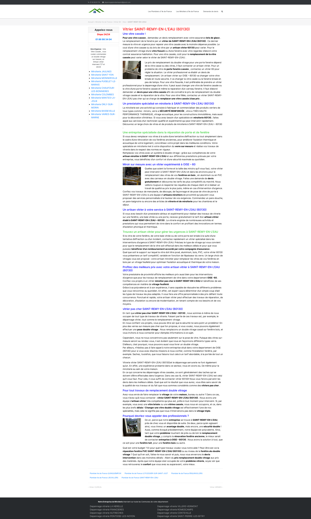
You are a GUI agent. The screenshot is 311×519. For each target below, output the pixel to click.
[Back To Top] (305, 513)
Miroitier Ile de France (103, 22)
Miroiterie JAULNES (101, 71)
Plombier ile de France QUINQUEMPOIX (105, 473)
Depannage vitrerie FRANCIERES (107, 509)
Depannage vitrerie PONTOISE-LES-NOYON (112, 516)
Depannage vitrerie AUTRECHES (106, 513)
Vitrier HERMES (216, 487)
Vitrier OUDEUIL (95, 487)
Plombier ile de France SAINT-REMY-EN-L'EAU (140, 478)
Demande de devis (210, 11)
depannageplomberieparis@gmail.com (117, 2)
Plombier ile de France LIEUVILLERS (104, 478)
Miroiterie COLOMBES (102, 94)
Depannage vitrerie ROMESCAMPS (175, 509)
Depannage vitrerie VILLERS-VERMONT (177, 506)
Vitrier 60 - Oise (120, 22)
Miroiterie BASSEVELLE (103, 111)
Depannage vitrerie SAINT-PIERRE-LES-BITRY (181, 516)
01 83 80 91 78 (95, 2)
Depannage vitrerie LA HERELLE (106, 506)
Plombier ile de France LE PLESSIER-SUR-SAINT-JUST (146, 473)
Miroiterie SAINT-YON (102, 74)
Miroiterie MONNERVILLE (104, 78)
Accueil (91, 22)
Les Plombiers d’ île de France (160, 11)
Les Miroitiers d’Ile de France (187, 11)
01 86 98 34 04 (103, 39)
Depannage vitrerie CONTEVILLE (174, 513)
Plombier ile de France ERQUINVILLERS (187, 473)
